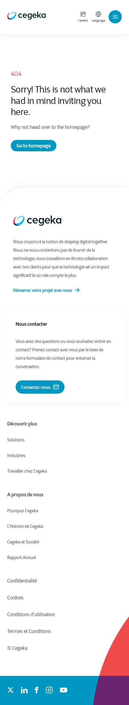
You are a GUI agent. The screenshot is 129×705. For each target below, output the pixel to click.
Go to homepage (33, 146)
